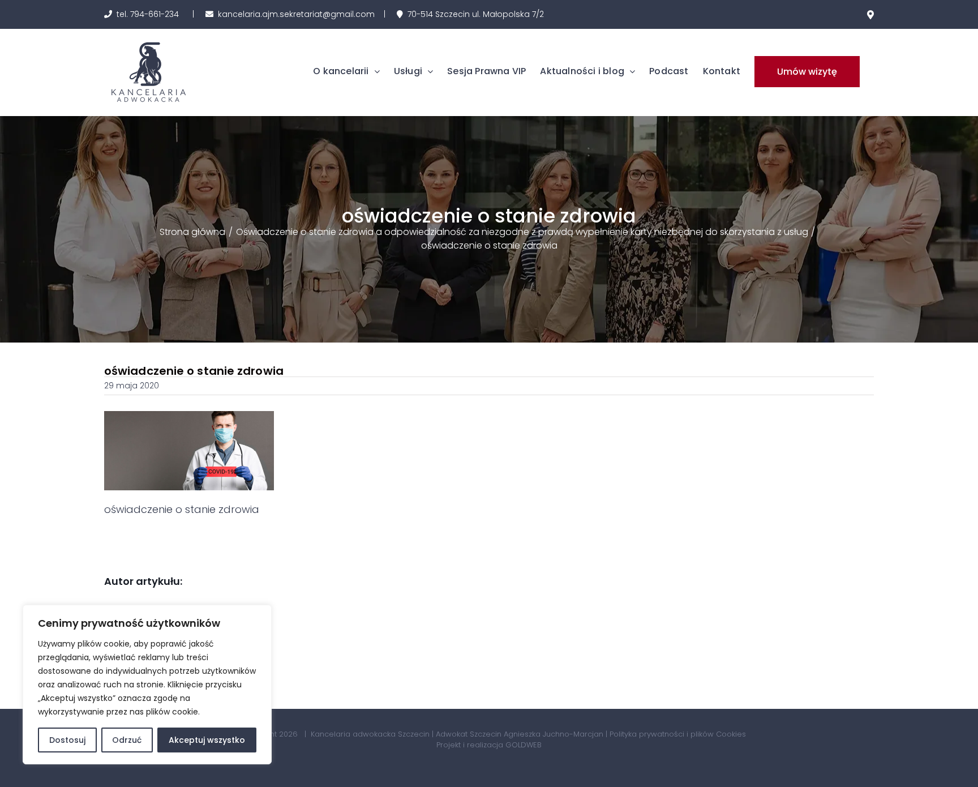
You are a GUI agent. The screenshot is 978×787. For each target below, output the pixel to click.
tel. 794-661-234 (148, 14)
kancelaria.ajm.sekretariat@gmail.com (296, 14)
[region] (147, 684)
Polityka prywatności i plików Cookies (678, 734)
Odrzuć (126, 740)
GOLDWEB (523, 744)
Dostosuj (67, 740)
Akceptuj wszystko (207, 740)
